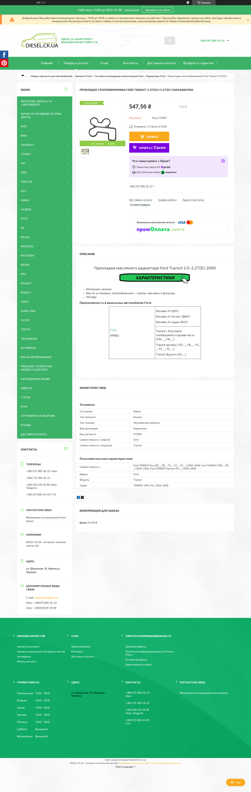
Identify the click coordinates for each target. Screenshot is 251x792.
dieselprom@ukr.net (46, 597)
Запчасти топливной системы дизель (41, 115)
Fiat (23, 163)
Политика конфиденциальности (164, 763)
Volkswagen (29, 338)
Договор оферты (136, 646)
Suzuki (25, 320)
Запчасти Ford (83, 76)
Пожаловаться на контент (132, 763)
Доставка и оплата (161, 63)
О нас (105, 63)
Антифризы (28, 347)
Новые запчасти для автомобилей (51, 76)
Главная (47, 63)
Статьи (25, 397)
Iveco (24, 218)
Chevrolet (28, 144)
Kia (22, 227)
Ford (113, 330)
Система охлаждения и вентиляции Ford (119, 76)
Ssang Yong (28, 310)
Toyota (25, 329)
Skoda (25, 301)
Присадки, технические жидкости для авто (36, 368)
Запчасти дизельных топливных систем (41, 651)
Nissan (25, 264)
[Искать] (169, 41)
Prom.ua (141, 759)
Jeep (23, 191)
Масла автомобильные (36, 357)
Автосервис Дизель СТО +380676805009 (36, 103)
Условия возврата (136, 659)
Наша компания (80, 646)
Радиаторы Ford (155, 76)
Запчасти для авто (28, 646)
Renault (26, 292)
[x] (82, 497)
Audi (23, 126)
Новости (26, 388)
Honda (25, 200)
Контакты (130, 63)
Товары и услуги (75, 63)
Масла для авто (26, 661)
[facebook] (78, 497)
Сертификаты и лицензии (38, 415)
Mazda (25, 237)
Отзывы (26, 425)
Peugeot (26, 283)
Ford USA (26, 181)
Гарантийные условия (139, 664)
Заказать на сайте (157, 10)
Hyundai (26, 209)
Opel (24, 273)
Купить (152, 136)
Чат (238, 782)
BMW (24, 135)
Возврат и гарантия (198, 63)
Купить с (146, 147)
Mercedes (27, 246)
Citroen (26, 154)
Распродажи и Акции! (35, 378)
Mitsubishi (27, 255)
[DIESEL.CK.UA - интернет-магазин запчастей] (39, 46)
